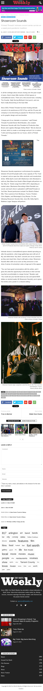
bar (3, 537)
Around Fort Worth (6, 660)
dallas (22, 537)
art (21, 533)
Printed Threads (6, 395)
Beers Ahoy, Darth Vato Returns (6, 435)
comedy (15, 537)
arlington (12, 392)
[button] (39, 3)
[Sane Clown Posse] (21, 429)
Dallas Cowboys (32, 537)
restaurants (21, 558)
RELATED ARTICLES (13, 421)
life (18, 393)
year (3, 569)
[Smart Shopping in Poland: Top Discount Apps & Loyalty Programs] (6, 622)
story (16, 562)
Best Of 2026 (11, 503)
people (5, 558)
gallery (4, 550)
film (32, 541)
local (29, 393)
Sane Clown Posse (20, 434)
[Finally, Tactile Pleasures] (35, 429)
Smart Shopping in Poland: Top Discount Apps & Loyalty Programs (25, 620)
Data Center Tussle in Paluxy (18, 512)
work (29, 566)
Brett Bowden (31, 392)
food (11, 545)
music (34, 393)
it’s (16, 550)
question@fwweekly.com (25, 601)
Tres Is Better (6, 414)
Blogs (2, 666)
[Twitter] (26, 605)
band (18, 392)
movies (22, 554)
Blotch (3, 657)
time (25, 566)
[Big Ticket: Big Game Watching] (6, 642)
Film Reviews (5, 663)
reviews (34, 558)
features (4, 393)
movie (13, 554)
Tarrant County (34, 395)
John (2, 507)
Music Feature (11, 17)
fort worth (11, 393)
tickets (19, 566)
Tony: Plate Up (18, 629)
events (38, 392)
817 (7, 392)
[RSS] (22, 605)
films (4, 545)
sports (11, 562)
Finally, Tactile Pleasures (33, 435)
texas (3, 397)
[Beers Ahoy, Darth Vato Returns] (7, 429)
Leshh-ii (3, 503)
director (4, 541)
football (17, 545)
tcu (38, 562)
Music (3, 17)
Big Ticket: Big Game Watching (24, 639)
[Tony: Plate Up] (6, 632)
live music (23, 393)
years (8, 569)
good (11, 550)
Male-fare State (35, 414)
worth (35, 566)
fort (23, 546)
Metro (2, 676)
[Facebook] (17, 605)
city (8, 537)
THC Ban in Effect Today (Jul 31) (16, 521)
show (14, 395)
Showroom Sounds (23, 395)
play (12, 558)
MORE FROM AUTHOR (28, 421)
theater (13, 566)
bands (23, 392)
